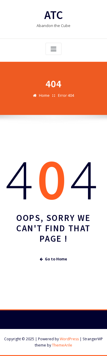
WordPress (69, 338)
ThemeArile (62, 345)
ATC (53, 15)
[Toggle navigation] (53, 49)
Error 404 (66, 95)
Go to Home (56, 259)
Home (44, 95)
